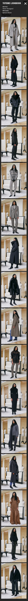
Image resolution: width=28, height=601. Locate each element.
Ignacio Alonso (7, 12)
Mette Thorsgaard (8, 9)
